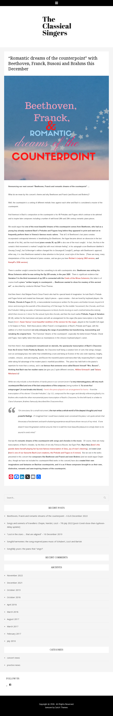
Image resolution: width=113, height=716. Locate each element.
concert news (13, 657)
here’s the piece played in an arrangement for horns (66, 389)
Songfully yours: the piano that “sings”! (25, 548)
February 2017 (14, 633)
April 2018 (12, 604)
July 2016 (11, 641)
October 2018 (14, 597)
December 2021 (15, 582)
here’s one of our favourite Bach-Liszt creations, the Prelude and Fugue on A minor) (45, 453)
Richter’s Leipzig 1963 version (82, 258)
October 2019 (14, 590)
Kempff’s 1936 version (17, 262)
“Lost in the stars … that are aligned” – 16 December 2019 (34, 534)
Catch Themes (61, 707)
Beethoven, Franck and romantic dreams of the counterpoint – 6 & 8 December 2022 (47, 516)
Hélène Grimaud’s (82, 370)
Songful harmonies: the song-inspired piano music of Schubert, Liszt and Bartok (44, 541)
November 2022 (15, 575)
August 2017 (13, 619)
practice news (13, 665)
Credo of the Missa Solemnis (76, 278)
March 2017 (12, 626)
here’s (46, 322)
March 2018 (12, 611)
